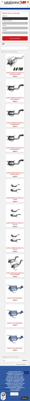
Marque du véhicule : (7, 20)
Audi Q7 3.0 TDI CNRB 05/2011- (15, 323)
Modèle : (4, 25)
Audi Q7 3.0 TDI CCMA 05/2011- (15, 348)
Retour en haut (21, 364)
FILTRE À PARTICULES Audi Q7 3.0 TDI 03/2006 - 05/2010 (15, 73)
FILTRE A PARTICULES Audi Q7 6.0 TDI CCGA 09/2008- (15, 273)
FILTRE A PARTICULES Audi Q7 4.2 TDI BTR (15, 198)
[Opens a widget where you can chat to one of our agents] (25, 398)
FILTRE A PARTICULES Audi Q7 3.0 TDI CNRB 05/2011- (15, 123)
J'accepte (14, 394)
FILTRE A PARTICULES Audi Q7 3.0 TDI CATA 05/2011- (15, 173)
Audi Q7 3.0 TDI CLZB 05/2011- (15, 298)
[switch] (3, 399)
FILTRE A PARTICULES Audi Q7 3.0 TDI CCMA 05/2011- (15, 148)
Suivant (25, 360)
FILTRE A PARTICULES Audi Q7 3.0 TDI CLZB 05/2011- (15, 98)
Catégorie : (5, 16)
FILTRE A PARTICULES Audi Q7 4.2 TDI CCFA (15, 223)
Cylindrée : (4, 30)
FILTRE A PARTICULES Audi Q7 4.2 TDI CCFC (15, 248)
